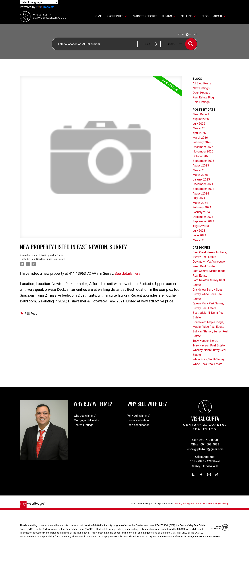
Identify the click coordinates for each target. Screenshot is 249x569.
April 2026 (199, 133)
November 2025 (203, 151)
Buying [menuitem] (167, 16)
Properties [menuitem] (115, 16)
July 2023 (199, 230)
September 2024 (203, 189)
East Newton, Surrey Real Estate (48, 259)
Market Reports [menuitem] (145, 16)
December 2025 (203, 147)
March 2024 (200, 203)
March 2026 (200, 137)
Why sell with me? (139, 415)
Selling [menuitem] (186, 16)
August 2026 (201, 119)
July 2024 (199, 198)
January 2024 (201, 212)
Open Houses (201, 92)
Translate (49, 7)
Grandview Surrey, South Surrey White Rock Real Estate (208, 294)
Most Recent (201, 114)
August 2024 (201, 193)
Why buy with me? (85, 415)
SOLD (194, 34)
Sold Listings (201, 102)
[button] (193, 474)
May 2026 (199, 128)
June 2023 (199, 235)
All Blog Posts (202, 83)
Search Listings (84, 425)
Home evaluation (138, 420)
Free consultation (138, 425)
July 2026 (199, 123)
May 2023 (199, 240)
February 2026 (202, 142)
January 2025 (201, 179)
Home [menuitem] (98, 16)
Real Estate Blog (203, 97)
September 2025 (203, 160)
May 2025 (199, 170)
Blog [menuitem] (205, 16)
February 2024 (202, 207)
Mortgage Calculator (86, 420)
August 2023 (201, 226)
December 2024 (203, 184)
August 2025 (201, 165)
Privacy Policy (182, 503)
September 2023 (203, 221)
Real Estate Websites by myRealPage (209, 503)
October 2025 (201, 156)
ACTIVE (181, 34)
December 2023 (203, 217)
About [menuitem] (217, 16)
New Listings (201, 88)
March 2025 (200, 175)
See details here (128, 273)
